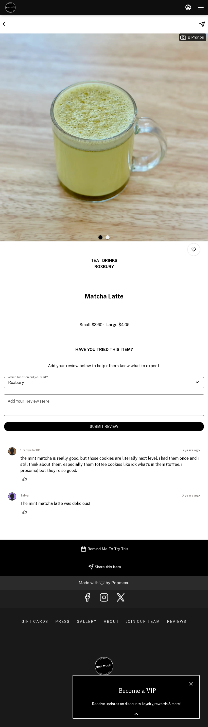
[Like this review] (25, 479)
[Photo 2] (108, 237)
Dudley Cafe (104, 666)
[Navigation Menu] (200, 7)
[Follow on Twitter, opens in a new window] (120, 598)
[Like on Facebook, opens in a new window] (87, 598)
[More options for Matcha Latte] (194, 249)
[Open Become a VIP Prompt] (136, 714)
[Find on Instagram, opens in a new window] (104, 598)
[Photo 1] (100, 237)
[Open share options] (202, 24)
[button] (6, 24)
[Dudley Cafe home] (27, 7)
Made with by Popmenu (66, 582)
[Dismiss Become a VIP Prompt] (191, 684)
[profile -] (188, 7)
